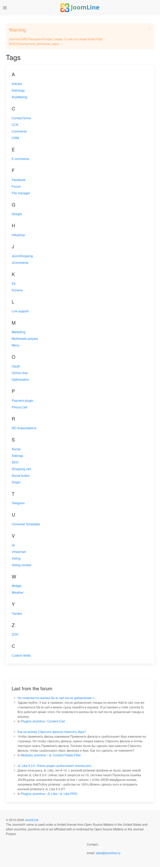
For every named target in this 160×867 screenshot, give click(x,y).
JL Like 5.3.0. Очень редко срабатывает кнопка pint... (55, 765)
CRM (15, 138)
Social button (21, 475)
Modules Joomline (33, 755)
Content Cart (56, 721)
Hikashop (18, 235)
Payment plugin (22, 400)
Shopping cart (21, 469)
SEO (15, 462)
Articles (17, 83)
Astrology (18, 90)
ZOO (15, 634)
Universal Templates (26, 524)
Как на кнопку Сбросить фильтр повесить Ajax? (52, 731)
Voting (16, 558)
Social (16, 449)
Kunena (17, 290)
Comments (19, 131)
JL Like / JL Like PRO (62, 793)
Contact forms (21, 118)
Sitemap (17, 455)
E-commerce (20, 158)
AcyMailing (19, 97)
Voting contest (21, 565)
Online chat (20, 373)
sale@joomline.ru (108, 853)
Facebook (18, 179)
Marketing (18, 332)
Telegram (18, 503)
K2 (14, 283)
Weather (17, 592)
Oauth (16, 366)
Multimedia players (25, 338)
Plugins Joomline (33, 721)
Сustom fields (21, 655)
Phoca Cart (19, 407)
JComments (20, 262)
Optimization (20, 379)
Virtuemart (19, 551)
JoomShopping (22, 256)
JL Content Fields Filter (65, 755)
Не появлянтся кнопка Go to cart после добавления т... (57, 698)
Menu (16, 345)
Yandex (17, 613)
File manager (21, 193)
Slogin (16, 482)
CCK (15, 124)
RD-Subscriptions (24, 428)
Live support (20, 311)
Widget (16, 586)
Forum (16, 186)
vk (13, 545)
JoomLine (31, 820)
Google (17, 214)
